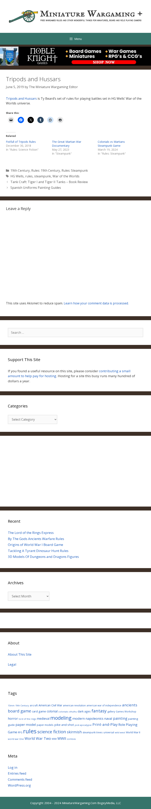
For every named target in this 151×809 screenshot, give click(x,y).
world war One (16, 738)
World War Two (38, 738)
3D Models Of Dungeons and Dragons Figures (43, 556)
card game (39, 711)
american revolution (74, 705)
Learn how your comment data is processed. (96, 303)
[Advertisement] (75, 471)
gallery (111, 711)
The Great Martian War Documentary (66, 143)
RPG (20, 732)
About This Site (19, 654)
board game (19, 711)
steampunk (42, 176)
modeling (61, 717)
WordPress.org (19, 785)
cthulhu (73, 711)
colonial (52, 711)
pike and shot (64, 725)
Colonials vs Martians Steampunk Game (111, 143)
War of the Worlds (65, 176)
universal (108, 732)
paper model (26, 724)
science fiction (51, 732)
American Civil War (50, 705)
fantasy (99, 711)
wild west (120, 732)
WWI (54, 739)
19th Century (20, 170)
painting (120, 718)
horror (13, 718)
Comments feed (20, 779)
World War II (133, 732)
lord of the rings (27, 718)
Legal (12, 664)
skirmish (74, 731)
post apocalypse (83, 724)
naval (108, 718)
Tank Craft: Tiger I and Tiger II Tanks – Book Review (49, 182)
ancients (129, 704)
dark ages (84, 711)
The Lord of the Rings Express (31, 532)
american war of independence (104, 705)
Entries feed (17, 773)
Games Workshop (126, 711)
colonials (63, 711)
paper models (45, 725)
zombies (71, 739)
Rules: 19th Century (45, 170)
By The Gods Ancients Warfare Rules (36, 538)
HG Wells (17, 176)
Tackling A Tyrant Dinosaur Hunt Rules (38, 550)
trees (99, 732)
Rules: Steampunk (75, 170)
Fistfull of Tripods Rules (21, 142)
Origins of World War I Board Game (35, 544)
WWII (61, 738)
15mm (11, 705)
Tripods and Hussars (21, 98)
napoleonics (94, 718)
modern (78, 718)
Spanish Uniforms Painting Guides (35, 187)
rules (29, 176)
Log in (12, 767)
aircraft (34, 705)
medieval (43, 719)
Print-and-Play (105, 724)
